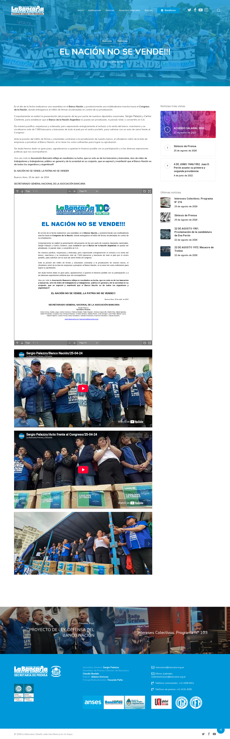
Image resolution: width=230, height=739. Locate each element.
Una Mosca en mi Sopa (60, 734)
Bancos (107, 41)
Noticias (122, 41)
